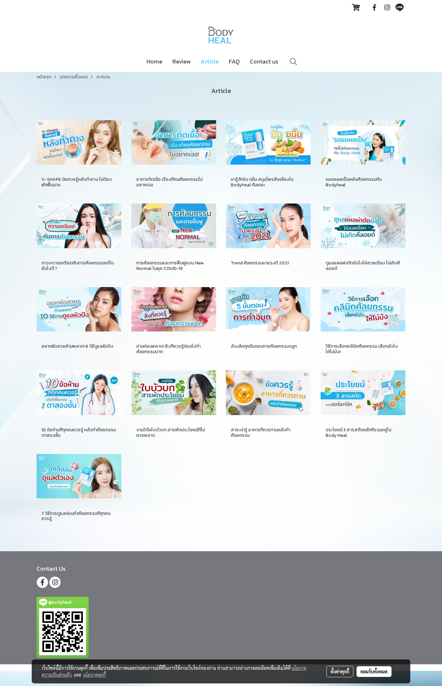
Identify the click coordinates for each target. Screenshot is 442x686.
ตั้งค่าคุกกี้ (340, 671)
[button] (293, 61)
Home (154, 61)
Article (210, 61)
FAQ (234, 61)
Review (181, 61)
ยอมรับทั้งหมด (374, 671)
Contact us (264, 61)
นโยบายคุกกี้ (94, 675)
